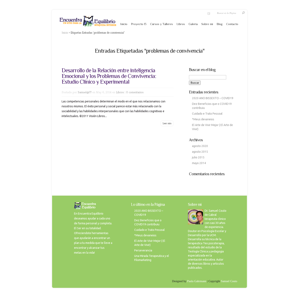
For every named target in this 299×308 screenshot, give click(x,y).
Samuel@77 (85, 92)
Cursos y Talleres (161, 24)
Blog (220, 24)
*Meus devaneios (203, 119)
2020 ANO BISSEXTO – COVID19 (212, 98)
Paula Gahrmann (196, 281)
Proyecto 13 (138, 24)
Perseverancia (143, 250)
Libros (181, 24)
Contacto (232, 24)
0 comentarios (135, 92)
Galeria (193, 24)
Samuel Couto (229, 281)
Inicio (123, 24)
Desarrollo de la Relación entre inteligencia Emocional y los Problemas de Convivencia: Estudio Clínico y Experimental (109, 76)
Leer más (167, 123)
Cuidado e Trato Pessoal (207, 113)
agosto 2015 (200, 151)
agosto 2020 (200, 146)
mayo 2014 (199, 163)
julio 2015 (198, 157)
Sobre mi (207, 24)
